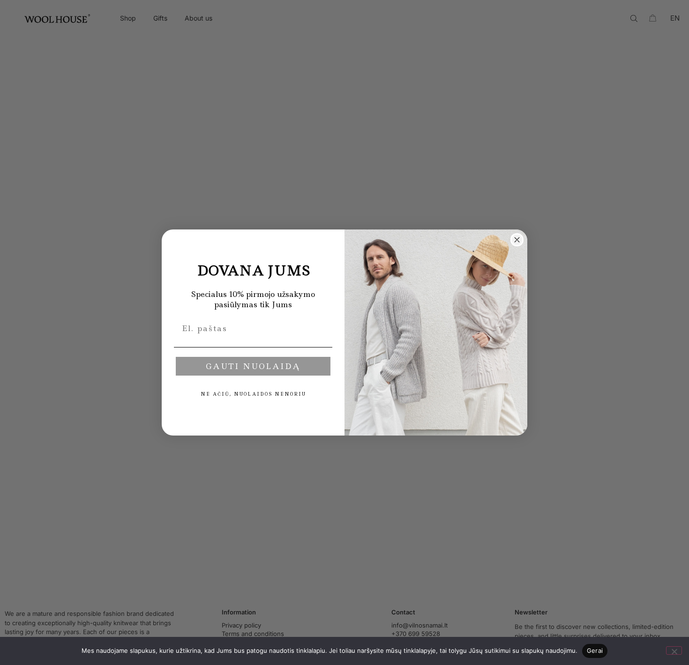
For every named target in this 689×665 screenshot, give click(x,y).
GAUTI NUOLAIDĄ (253, 366)
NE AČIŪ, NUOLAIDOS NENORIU (253, 394)
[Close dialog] (517, 239)
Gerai (595, 650)
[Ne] (674, 650)
